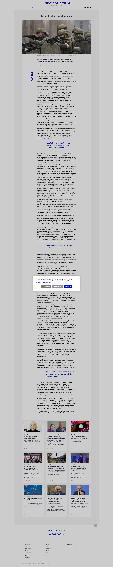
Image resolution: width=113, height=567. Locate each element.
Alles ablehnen (46, 286)
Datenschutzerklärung (46, 282)
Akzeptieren (68, 286)
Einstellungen (57, 286)
